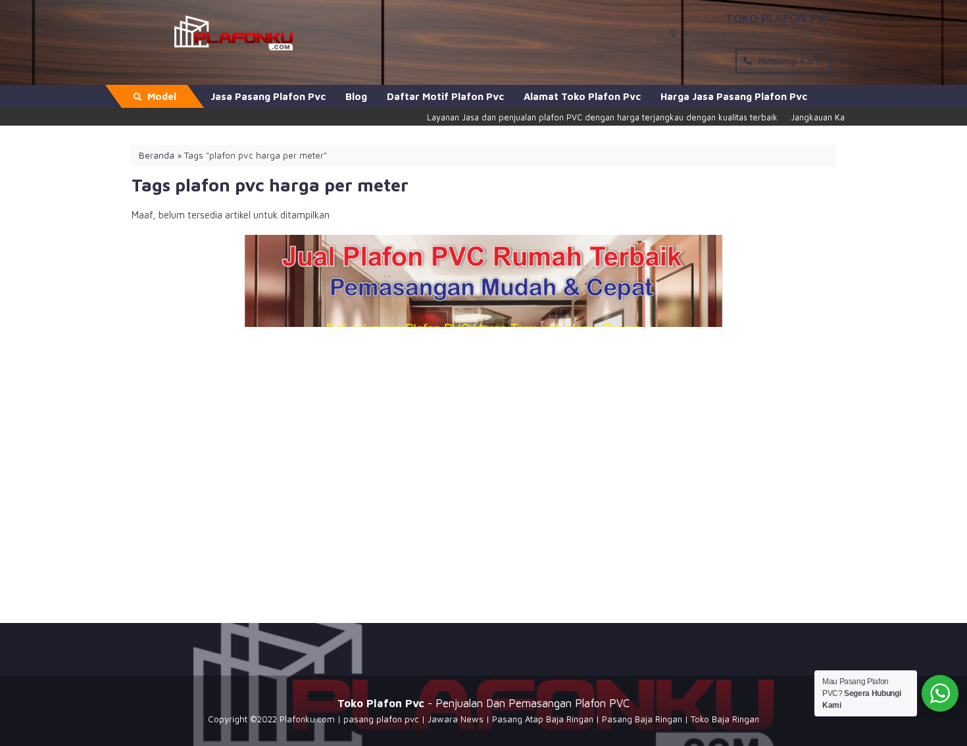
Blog (356, 96)
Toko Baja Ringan (725, 719)
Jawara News (456, 719)
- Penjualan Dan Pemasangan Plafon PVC (483, 703)
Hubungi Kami (789, 60)
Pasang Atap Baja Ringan (542, 719)
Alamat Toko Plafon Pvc (582, 96)
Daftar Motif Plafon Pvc (445, 96)
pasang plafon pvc (381, 719)
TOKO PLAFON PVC (779, 18)
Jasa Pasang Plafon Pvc (268, 96)
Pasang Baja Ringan (642, 719)
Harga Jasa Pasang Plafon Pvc (733, 96)
